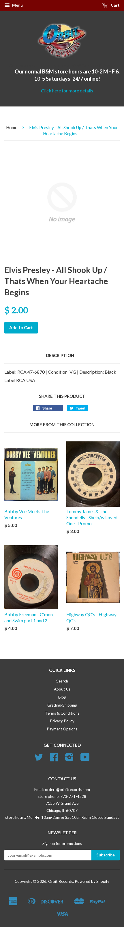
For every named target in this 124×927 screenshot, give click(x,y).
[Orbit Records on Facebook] (54, 759)
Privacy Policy (62, 721)
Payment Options (62, 729)
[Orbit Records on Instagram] (69, 759)
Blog (62, 697)
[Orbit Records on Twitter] (38, 759)
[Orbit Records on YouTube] (85, 759)
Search (62, 681)
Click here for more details (67, 90)
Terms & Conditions (62, 713)
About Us (62, 689)
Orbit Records (60, 881)
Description (60, 355)
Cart (115, 5)
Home (11, 127)
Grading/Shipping (62, 705)
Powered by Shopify (92, 881)
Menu (17, 5)
